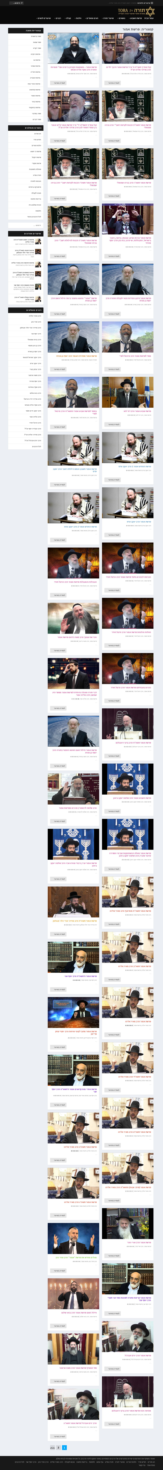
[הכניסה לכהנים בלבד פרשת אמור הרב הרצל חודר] (127, 558)
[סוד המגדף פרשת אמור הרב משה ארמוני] (73, 1349)
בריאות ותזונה (36, 199)
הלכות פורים (36, 145)
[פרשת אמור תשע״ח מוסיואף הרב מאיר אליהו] (127, 892)
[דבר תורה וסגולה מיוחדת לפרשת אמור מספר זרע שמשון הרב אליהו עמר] (73, 673)
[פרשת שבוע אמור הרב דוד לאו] (127, 392)
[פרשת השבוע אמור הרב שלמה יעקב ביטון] (127, 779)
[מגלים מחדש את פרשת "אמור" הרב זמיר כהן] (73, 1238)
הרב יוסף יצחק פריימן (90, 1038)
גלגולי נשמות (21, 287)
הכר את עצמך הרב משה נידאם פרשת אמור (77, 637)
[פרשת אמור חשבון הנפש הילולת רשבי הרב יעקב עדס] (73, 450)
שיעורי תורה (108, 18)
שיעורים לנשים (44, 18)
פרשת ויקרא (35, 54)
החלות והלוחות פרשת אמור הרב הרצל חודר (131, 632)
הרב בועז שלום (84, 1316)
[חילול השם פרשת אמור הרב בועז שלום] (73, 1293)
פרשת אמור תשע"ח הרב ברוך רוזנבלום (133, 743)
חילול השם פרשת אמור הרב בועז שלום (79, 1313)
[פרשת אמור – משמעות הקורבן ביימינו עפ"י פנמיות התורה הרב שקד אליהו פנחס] (73, 48)
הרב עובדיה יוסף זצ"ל (33, 429)
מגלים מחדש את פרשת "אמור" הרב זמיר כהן (76, 1258)
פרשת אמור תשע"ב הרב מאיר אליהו (80, 1147)
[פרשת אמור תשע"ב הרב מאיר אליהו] (73, 1127)
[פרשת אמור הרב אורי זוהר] (127, 1223)
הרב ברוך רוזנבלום (138, 747)
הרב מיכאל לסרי (84, 417)
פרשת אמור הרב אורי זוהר (139, 1243)
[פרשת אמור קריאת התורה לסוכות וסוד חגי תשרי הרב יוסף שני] (127, 1278)
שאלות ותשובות (35, 169)
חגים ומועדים (92, 18)
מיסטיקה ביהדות (35, 187)
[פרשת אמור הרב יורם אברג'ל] (127, 1336)
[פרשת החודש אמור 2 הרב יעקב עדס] (73, 507)
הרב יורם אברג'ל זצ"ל (83, 1427)
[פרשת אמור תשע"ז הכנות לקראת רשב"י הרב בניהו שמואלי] (73, 163)
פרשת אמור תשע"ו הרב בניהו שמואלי (134, 183)
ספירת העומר (93, 360)
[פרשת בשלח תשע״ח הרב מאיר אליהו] (38, 299)
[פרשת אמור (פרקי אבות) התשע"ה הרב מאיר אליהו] (127, 1168)
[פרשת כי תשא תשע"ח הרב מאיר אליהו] (38, 241)
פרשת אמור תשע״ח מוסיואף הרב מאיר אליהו (130, 911)
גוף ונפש (100, 1462)
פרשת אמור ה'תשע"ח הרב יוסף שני (81, 976)
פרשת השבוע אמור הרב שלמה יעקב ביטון (132, 798)
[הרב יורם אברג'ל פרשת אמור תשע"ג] (73, 1404)
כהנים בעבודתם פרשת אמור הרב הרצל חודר (131, 688)
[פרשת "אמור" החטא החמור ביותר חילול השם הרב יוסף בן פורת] (73, 279)
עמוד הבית (149, 18)
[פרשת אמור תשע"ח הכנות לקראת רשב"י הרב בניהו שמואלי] (127, 106)
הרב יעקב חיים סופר (33, 411)
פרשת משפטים (29, 277)
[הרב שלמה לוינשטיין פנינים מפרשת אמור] (73, 788)
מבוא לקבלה (36, 193)
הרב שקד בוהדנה (34, 387)
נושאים (122, 18)
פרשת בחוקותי (34, 107)
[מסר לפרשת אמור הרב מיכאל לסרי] (127, 336)
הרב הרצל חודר (84, 586)
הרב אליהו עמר (84, 699)
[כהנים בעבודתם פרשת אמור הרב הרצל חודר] (127, 668)
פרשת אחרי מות (83, 1095)
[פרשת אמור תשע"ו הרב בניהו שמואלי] (127, 163)
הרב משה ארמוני (84, 1372)
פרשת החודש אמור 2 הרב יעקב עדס (80, 527)
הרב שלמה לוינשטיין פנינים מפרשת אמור (78, 808)
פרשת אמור (93, 73)
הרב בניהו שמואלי (83, 189)
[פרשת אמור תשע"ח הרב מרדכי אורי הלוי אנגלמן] (73, 902)
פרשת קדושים (74, 1095)
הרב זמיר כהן (93, 1261)
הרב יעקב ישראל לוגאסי (32, 357)
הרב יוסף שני (93, 980)
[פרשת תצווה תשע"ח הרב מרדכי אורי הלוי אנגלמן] (38, 252)
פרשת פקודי (36, 163)
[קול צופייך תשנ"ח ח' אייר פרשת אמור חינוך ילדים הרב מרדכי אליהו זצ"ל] (127, 48)
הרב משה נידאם (84, 641)
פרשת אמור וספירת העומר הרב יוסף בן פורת (76, 356)
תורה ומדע (37, 175)
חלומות (38, 211)
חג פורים (37, 134)
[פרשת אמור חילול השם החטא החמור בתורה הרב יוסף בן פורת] (73, 731)
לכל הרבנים (36, 446)
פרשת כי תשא (35, 151)
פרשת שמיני (35, 66)
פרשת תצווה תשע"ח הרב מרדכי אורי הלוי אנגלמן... (118, 3)
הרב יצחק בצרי (35, 369)
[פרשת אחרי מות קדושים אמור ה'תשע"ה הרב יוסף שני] (73, 1070)
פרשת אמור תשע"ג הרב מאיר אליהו (80, 1202)
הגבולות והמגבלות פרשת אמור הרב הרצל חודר (75, 582)
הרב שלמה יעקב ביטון (82, 869)
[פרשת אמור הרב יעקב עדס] (127, 502)
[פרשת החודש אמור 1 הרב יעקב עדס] (127, 447)
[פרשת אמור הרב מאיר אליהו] (127, 1002)
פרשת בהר (36, 102)
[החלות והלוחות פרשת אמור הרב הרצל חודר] (127, 613)
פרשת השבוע (136, 18)
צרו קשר (142, 1465)
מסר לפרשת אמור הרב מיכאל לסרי (135, 356)
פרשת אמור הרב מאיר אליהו (138, 1022)
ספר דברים (37, 119)
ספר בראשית (36, 36)
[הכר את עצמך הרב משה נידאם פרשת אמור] (73, 618)
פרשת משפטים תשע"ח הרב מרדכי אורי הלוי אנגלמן (23, 274)
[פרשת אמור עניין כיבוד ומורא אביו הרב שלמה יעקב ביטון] (73, 844)
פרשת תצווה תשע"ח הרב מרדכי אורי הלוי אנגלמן (24, 251)
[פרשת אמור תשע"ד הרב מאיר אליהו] (127, 1057)
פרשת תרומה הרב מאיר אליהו (22, 263)
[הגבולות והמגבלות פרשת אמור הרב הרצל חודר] (73, 563)
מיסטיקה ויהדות (24, 289)
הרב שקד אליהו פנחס (82, 73)
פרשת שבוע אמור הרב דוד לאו (137, 411)
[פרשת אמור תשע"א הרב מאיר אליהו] (127, 1113)
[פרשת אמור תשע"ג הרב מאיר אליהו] (73, 1183)
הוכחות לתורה (36, 181)
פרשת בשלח (20, 302)
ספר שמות (37, 42)
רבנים (58, 18)
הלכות (78, 18)
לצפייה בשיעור (59, 83)
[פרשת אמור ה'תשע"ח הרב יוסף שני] (73, 957)
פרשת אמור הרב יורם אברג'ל (138, 1356)
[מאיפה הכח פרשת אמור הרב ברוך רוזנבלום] (127, 1391)
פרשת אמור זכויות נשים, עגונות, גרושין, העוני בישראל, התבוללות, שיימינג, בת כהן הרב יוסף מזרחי (130, 240)
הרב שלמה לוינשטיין (83, 812)
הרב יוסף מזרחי (138, 247)
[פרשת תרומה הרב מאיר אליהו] (38, 264)
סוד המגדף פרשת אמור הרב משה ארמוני (78, 1368)
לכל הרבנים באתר (34, 217)
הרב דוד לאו (139, 415)
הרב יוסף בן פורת (84, 304)
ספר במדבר (36, 113)
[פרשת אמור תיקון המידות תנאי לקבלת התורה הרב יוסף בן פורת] (127, 279)
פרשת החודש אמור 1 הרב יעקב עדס (135, 467)
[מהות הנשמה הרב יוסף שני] (38, 287)
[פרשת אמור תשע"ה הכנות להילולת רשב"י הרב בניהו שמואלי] (73, 221)
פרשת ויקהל (36, 157)
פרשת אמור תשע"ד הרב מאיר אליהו (134, 1077)
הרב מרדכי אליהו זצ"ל (82, 131)
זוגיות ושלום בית (35, 205)
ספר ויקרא (37, 48)
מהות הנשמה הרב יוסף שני (24, 285)
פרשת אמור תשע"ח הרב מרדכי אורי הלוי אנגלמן (75, 921)
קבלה (68, 18)
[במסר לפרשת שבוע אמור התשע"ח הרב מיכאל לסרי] (73, 392)
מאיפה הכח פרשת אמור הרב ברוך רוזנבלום (131, 1411)
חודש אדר (37, 140)
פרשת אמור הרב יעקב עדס (139, 522)
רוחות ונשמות (25, 291)
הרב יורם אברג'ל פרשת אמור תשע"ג (80, 1423)
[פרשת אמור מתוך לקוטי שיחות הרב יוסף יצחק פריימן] (73, 1012)
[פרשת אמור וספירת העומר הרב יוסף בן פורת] (73, 336)
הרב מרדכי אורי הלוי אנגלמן (88, 925)
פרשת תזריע (35, 72)
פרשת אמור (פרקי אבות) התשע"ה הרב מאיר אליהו (128, 1187)
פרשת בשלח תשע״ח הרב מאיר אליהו (24, 298)
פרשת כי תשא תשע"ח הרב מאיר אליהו (24, 241)
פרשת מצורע (35, 78)
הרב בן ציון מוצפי (34, 346)
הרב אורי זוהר (139, 1246)
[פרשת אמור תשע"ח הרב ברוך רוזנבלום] (127, 723)
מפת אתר (151, 1465)
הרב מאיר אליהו (92, 1151)
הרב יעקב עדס (92, 475)
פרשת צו (36, 60)
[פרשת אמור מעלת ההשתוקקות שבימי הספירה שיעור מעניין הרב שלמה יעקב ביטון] (127, 834)
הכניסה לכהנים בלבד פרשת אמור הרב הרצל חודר (128, 577)
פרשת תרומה (20, 265)
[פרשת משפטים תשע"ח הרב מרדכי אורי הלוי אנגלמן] (38, 274)
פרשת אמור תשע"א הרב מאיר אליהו (134, 1132)
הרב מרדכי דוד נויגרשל (32, 399)
